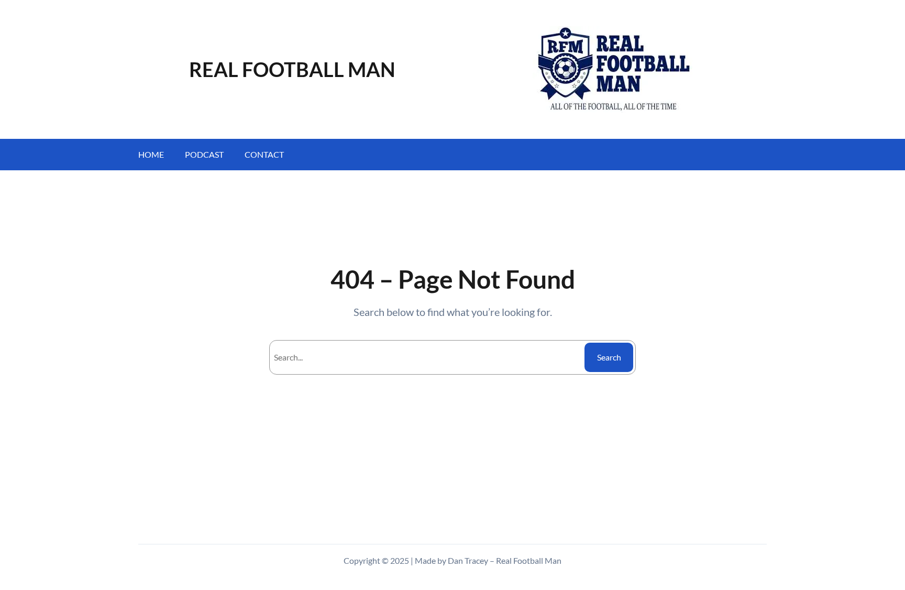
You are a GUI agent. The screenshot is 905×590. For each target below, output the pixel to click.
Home (151, 154)
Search (609, 357)
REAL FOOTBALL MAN (292, 69)
